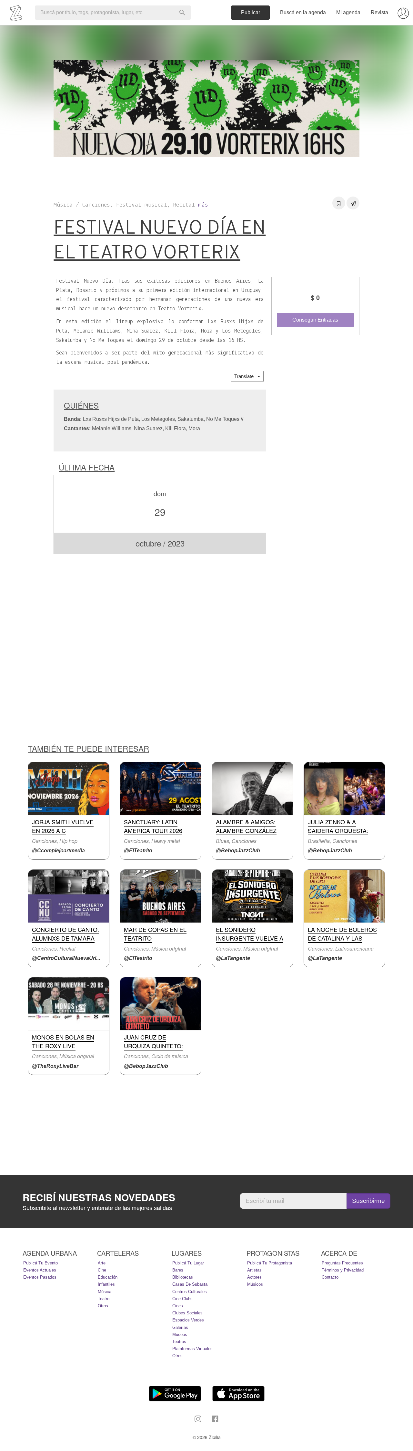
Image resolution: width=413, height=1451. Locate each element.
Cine (102, 1270)
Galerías (180, 1327)
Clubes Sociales (187, 1313)
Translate (245, 376)
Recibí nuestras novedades (99, 1197)
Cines (177, 1305)
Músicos (255, 1284)
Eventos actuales (39, 1270)
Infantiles (106, 1284)
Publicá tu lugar (188, 1263)
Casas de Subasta (189, 1284)
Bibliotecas (182, 1277)
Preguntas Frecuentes (342, 1263)
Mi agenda (348, 12)
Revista (379, 12)
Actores (254, 1277)
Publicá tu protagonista (269, 1263)
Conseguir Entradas (315, 320)
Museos (179, 1334)
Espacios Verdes (188, 1320)
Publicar (250, 12)
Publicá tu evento (40, 1263)
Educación (107, 1277)
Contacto (330, 1277)
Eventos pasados (39, 1277)
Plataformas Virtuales (192, 1348)
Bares (177, 1270)
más (203, 205)
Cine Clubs (182, 1298)
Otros (103, 1305)
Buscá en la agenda (303, 12)
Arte (102, 1263)
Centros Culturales (189, 1291)
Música (104, 1291)
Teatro (103, 1298)
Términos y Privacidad (343, 1270)
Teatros (179, 1341)
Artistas (254, 1270)
